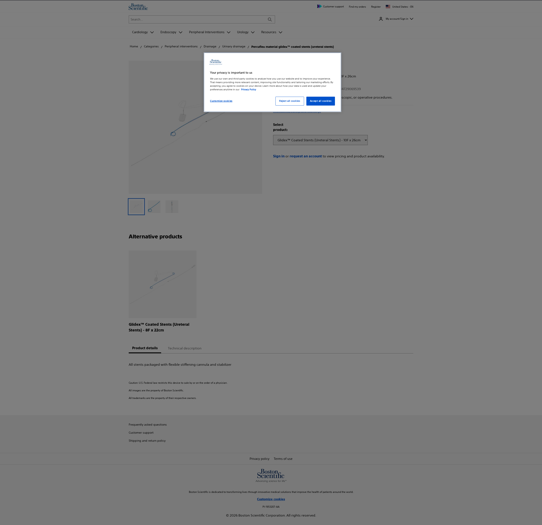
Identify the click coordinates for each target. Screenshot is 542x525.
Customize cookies (221, 101)
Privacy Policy (248, 89)
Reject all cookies (289, 101)
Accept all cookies (320, 101)
